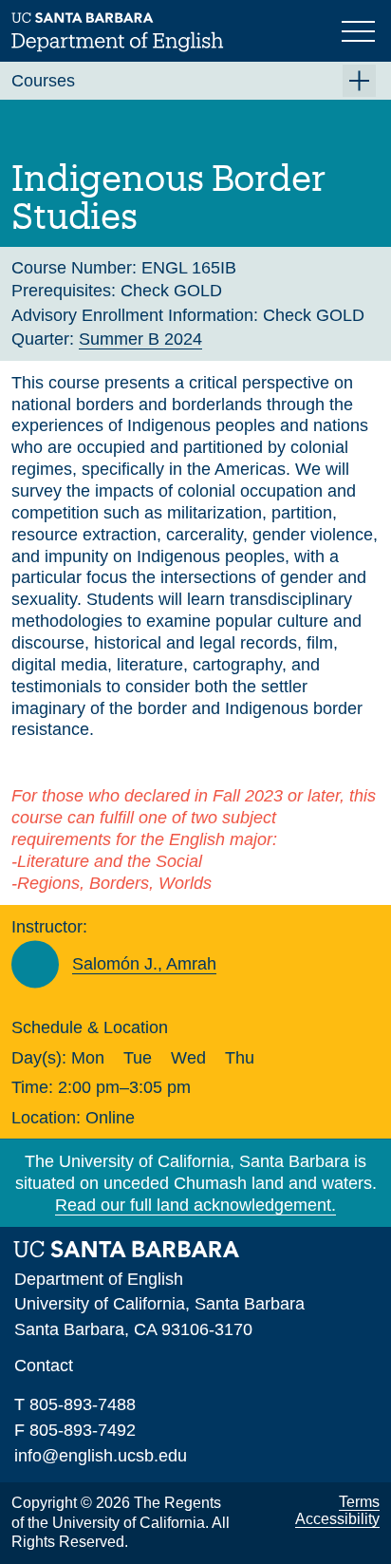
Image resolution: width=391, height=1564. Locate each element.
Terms (359, 1502)
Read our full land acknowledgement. (195, 1205)
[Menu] (360, 29)
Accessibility (337, 1519)
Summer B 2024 (140, 339)
